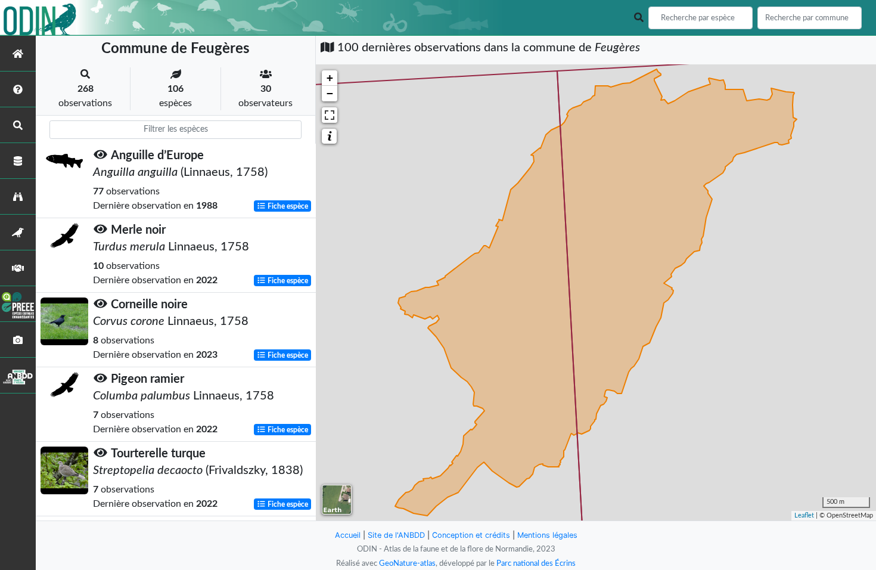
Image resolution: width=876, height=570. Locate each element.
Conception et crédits (471, 535)
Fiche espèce (287, 206)
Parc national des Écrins (536, 563)
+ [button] (330, 78)
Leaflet (804, 515)
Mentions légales (547, 535)
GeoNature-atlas (407, 563)
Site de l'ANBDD (396, 535)
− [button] (330, 93)
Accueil (348, 535)
